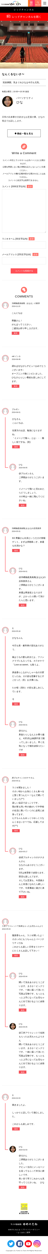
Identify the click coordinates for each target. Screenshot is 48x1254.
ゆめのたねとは (14, 1229)
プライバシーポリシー (31, 1229)
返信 (15, 333)
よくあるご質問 (24, 1232)
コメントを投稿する (24, 271)
